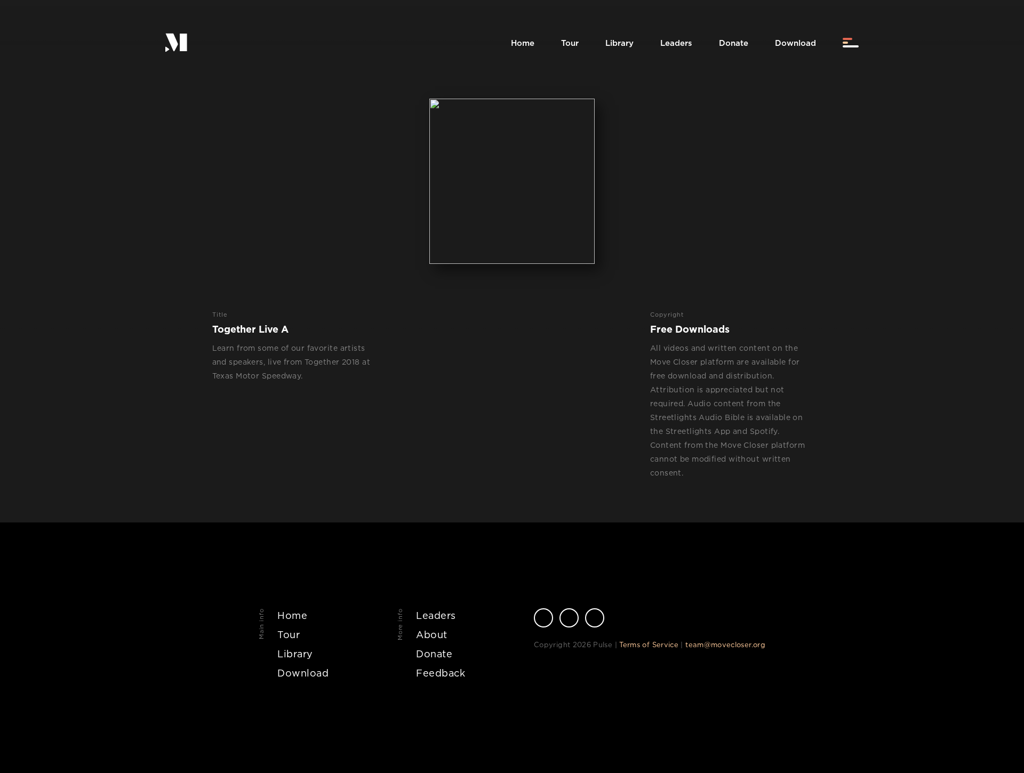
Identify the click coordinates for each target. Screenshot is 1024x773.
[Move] (176, 43)
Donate (733, 42)
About (431, 635)
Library (619, 42)
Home (522, 42)
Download (795, 42)
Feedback (440, 673)
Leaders (676, 42)
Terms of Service (648, 644)
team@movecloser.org (725, 644)
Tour (570, 42)
